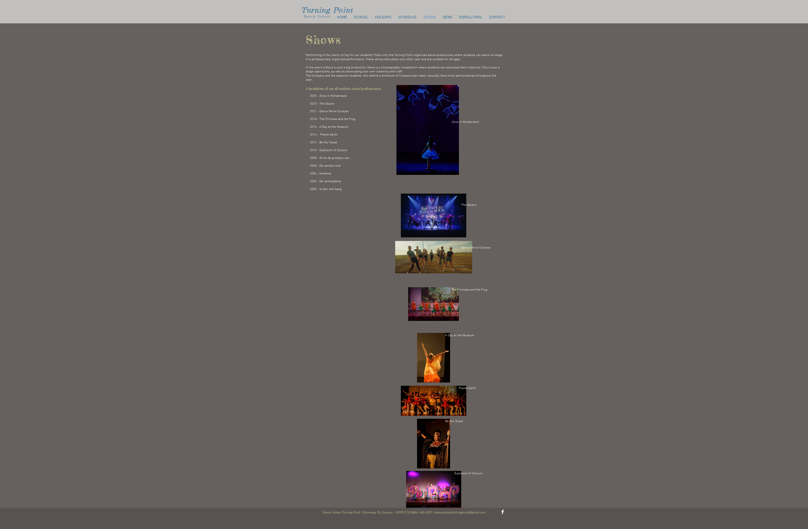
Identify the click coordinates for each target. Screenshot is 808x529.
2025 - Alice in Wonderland (328, 96)
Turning (315, 10)
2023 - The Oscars (322, 104)
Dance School (316, 17)
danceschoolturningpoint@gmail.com (460, 512)
